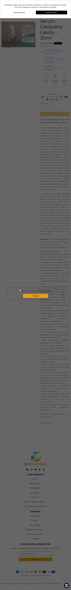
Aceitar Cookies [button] (51, 12)
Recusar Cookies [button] (19, 12)
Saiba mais (35, 296)
